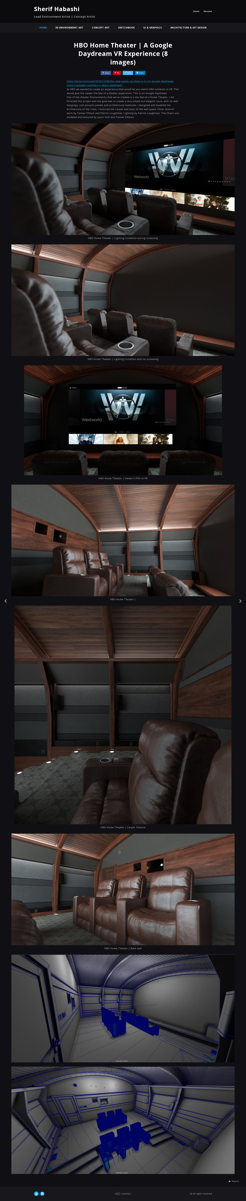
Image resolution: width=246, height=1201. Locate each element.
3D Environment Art (69, 27)
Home (196, 11)
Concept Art (101, 27)
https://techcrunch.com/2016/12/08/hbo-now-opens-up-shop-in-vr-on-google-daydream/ (120, 81)
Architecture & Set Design (188, 27)
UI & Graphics (152, 27)
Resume (208, 11)
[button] (233, 1181)
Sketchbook (126, 27)
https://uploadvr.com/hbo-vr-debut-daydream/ (95, 85)
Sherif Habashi (57, 9)
